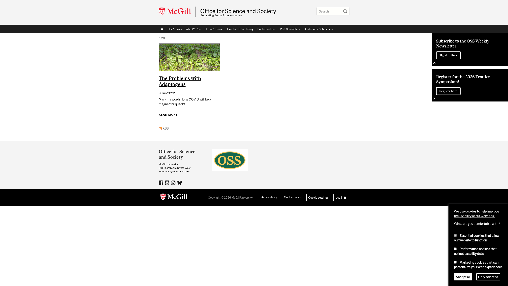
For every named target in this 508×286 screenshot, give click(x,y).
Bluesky (180, 182)
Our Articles (175, 29)
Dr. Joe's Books (214, 29)
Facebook (161, 182)
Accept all (463, 277)
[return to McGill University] (174, 198)
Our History (246, 29)
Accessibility (269, 197)
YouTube (167, 182)
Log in (339, 197)
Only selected (488, 277)
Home (162, 29)
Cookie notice (292, 197)
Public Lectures (266, 29)
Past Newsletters (290, 29)
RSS (165, 128)
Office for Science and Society (238, 11)
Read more (168, 114)
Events (231, 29)
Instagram (173, 182)
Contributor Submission (318, 29)
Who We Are (193, 29)
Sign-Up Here (448, 55)
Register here (448, 91)
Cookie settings (318, 197)
